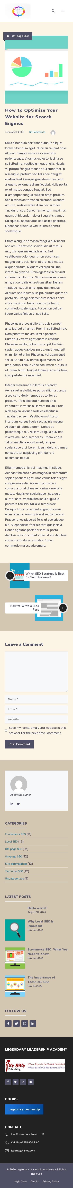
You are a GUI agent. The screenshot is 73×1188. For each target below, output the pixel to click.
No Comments (37, 132)
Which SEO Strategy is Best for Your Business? (45, 575)
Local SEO (11, 841)
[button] (53, 11)
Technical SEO (14, 871)
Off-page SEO (13, 849)
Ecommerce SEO (15, 834)
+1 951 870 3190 (29, 1142)
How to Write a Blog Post (24, 608)
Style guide (20, 1181)
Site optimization (16, 863)
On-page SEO (20, 36)
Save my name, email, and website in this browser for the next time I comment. (37, 730)
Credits (35, 1181)
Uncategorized (14, 878)
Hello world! (37, 908)
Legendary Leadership (24, 1109)
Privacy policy (51, 1181)
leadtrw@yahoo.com (23, 1150)
